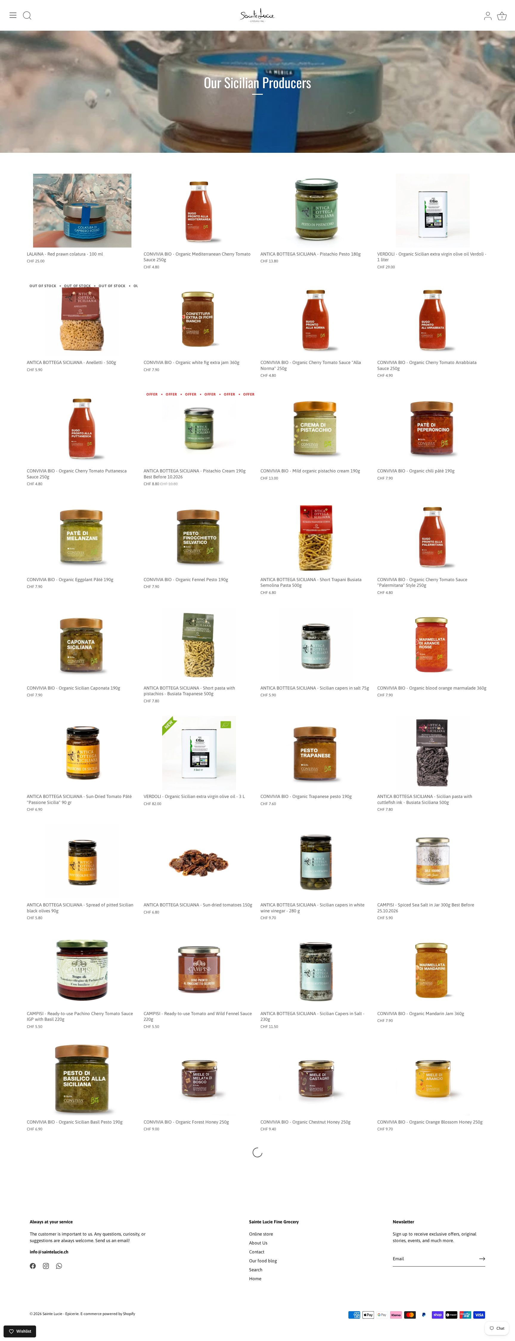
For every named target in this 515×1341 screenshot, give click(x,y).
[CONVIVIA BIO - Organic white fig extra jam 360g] (199, 319)
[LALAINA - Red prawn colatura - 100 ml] (82, 211)
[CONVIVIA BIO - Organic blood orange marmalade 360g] (432, 645)
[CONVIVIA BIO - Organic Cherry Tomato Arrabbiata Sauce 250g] (432, 319)
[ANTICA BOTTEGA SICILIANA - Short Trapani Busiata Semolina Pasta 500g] (315, 536)
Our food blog (263, 1260)
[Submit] (482, 1259)
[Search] (27, 16)
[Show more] (257, 1152)
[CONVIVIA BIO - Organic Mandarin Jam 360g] (432, 970)
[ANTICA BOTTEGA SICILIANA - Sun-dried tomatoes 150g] (199, 862)
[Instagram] (46, 1265)
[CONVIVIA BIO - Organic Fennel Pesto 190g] (199, 536)
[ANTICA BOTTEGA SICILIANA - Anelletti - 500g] (82, 319)
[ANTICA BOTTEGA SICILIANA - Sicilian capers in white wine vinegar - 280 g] (315, 862)
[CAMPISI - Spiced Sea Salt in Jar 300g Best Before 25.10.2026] (432, 862)
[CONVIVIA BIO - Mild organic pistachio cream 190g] (315, 428)
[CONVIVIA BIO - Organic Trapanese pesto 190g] (315, 753)
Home (255, 1278)
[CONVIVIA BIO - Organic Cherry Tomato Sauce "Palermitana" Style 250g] (432, 536)
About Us (258, 1242)
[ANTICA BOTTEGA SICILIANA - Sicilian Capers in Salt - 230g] (315, 970)
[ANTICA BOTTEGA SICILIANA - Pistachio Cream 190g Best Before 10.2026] (199, 428)
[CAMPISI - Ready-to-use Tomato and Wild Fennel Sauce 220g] (199, 970)
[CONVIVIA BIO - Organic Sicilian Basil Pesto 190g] (82, 1079)
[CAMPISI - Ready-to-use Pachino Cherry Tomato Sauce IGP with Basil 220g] (82, 970)
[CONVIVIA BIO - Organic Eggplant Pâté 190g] (82, 536)
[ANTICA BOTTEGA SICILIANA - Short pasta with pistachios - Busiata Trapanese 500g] (199, 645)
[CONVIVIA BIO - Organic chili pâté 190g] (432, 428)
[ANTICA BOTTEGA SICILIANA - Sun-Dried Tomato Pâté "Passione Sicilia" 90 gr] (82, 753)
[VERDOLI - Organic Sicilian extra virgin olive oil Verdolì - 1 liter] (432, 211)
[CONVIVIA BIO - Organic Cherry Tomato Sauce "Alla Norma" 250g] (315, 319)
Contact (256, 1251)
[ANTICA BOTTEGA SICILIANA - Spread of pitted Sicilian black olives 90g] (82, 862)
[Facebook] (33, 1265)
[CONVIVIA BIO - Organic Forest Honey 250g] (199, 1079)
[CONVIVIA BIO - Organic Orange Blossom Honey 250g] (432, 1079)
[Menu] (13, 15)
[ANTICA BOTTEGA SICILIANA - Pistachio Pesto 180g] (315, 211)
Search (255, 1269)
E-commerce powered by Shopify (107, 1314)
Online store (261, 1233)
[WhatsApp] (59, 1265)
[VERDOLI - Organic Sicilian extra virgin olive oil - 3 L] (199, 753)
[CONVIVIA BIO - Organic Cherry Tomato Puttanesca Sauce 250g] (82, 428)
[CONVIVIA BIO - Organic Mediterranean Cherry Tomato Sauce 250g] (199, 211)
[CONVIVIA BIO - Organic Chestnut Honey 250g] (315, 1079)
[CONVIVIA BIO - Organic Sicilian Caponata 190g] (82, 645)
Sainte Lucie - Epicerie (61, 1314)
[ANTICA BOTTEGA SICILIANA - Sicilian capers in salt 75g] (315, 645)
